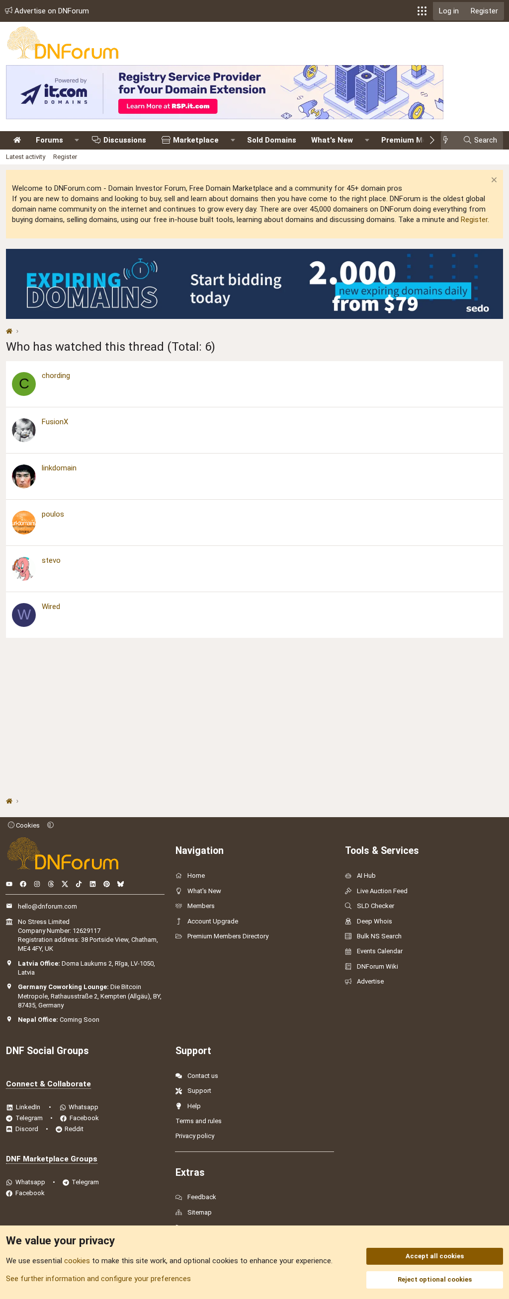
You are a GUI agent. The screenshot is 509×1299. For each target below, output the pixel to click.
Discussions (124, 140)
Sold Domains (271, 140)
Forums (49, 140)
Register (65, 156)
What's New (332, 140)
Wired (51, 606)
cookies (77, 1260)
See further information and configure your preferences (98, 1278)
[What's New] (448, 140)
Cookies (27, 825)
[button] (422, 11)
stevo (51, 560)
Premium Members (415, 140)
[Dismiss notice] (493, 181)
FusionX (55, 421)
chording (56, 375)
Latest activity (25, 156)
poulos (53, 514)
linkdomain (59, 467)
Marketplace (196, 140)
